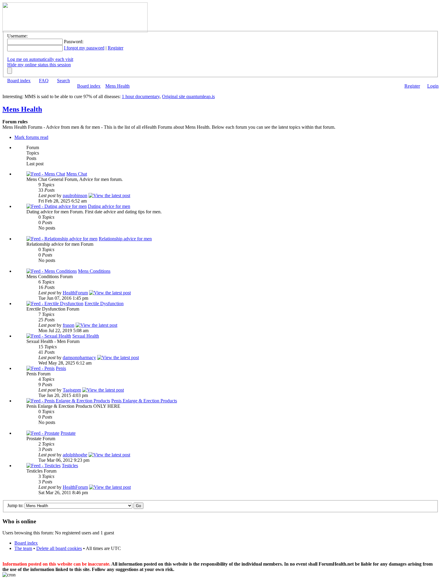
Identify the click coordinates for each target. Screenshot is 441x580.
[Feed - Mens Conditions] (51, 271)
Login (433, 86)
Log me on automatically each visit (40, 59)
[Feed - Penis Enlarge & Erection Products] (68, 400)
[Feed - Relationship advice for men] (62, 238)
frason (68, 325)
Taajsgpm (72, 389)
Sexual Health (85, 335)
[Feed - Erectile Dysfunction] (54, 303)
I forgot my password (84, 47)
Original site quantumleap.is (188, 96)
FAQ (44, 80)
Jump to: (15, 505)
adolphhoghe (75, 454)
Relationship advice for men (125, 238)
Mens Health (117, 86)
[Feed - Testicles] (43, 465)
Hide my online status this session (39, 64)
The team (23, 548)
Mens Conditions (94, 271)
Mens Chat (76, 173)
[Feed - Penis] (40, 368)
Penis (61, 368)
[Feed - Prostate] (42, 433)
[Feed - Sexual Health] (48, 335)
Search (63, 80)
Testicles (70, 465)
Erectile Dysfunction (104, 303)
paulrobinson (75, 195)
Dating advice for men (109, 206)
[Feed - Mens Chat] (45, 173)
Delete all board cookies (59, 548)
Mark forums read (31, 137)
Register (115, 47)
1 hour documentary (141, 96)
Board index (19, 80)
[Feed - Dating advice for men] (56, 206)
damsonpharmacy (79, 357)
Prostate (68, 433)
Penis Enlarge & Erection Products (144, 400)
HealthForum (75, 292)
